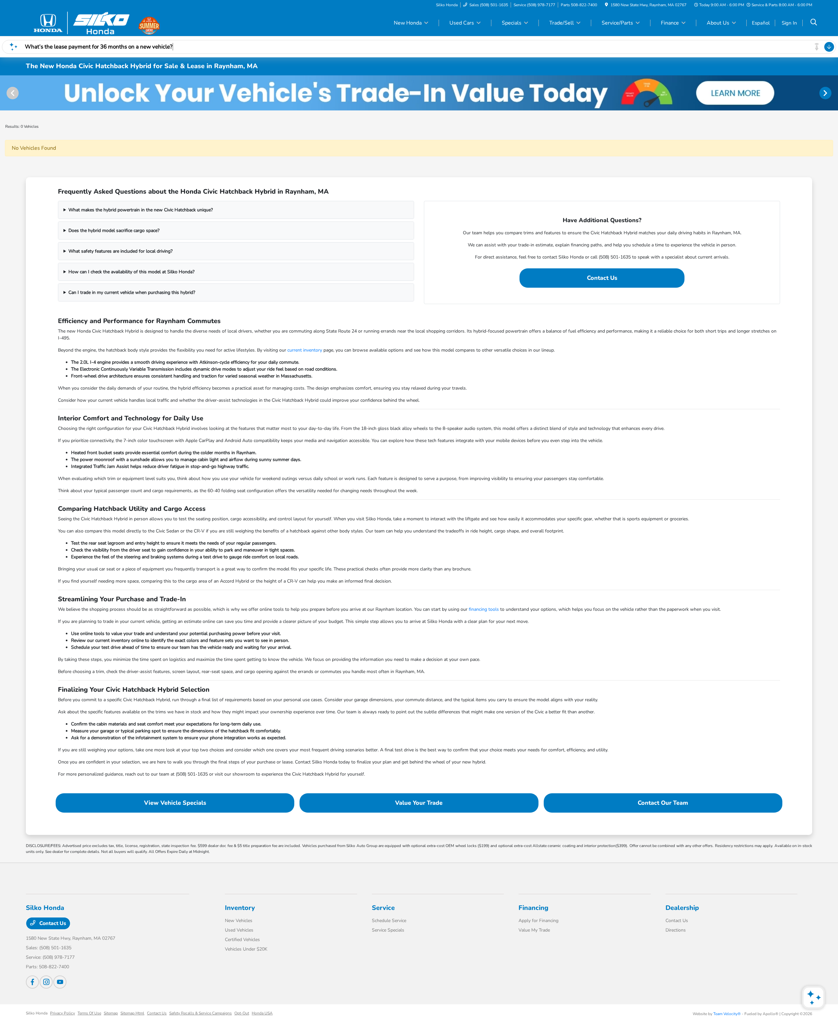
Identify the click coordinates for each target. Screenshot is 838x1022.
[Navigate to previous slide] (5, 93)
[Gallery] (419, 92)
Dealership (682, 907)
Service (383, 907)
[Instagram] (46, 982)
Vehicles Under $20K (246, 949)
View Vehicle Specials (175, 803)
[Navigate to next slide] (833, 93)
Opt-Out (241, 1013)
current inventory (304, 350)
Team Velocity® (727, 1013)
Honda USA (262, 1013)
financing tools (484, 609)
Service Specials (388, 930)
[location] (606, 5)
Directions (675, 930)
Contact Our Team (663, 803)
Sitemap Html (132, 1013)
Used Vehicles (239, 930)
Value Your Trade (419, 803)
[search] (814, 23)
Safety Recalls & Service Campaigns (200, 1013)
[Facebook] (32, 982)
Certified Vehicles (242, 939)
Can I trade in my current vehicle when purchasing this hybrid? (131, 292)
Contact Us (602, 278)
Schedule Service (389, 920)
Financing (533, 907)
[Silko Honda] (82, 22)
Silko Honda (36, 1013)
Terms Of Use (89, 1013)
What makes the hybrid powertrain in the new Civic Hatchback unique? (140, 210)
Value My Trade (534, 930)
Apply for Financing (538, 920)
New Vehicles (238, 920)
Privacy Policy (62, 1013)
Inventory (240, 907)
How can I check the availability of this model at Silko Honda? (131, 272)
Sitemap (111, 1013)
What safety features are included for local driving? (120, 251)
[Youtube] (59, 982)
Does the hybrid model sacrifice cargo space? (113, 230)
